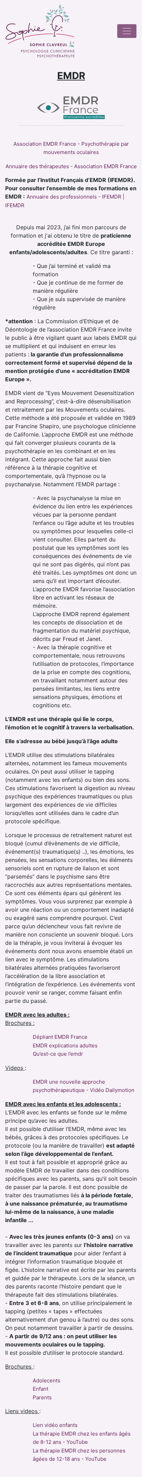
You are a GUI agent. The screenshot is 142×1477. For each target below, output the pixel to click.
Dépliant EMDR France (60, 1037)
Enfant (40, 1388)
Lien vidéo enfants (55, 1425)
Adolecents (46, 1380)
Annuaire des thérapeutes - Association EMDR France (71, 166)
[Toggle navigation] (126, 31)
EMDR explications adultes (65, 1045)
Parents (42, 1397)
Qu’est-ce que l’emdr (58, 1054)
